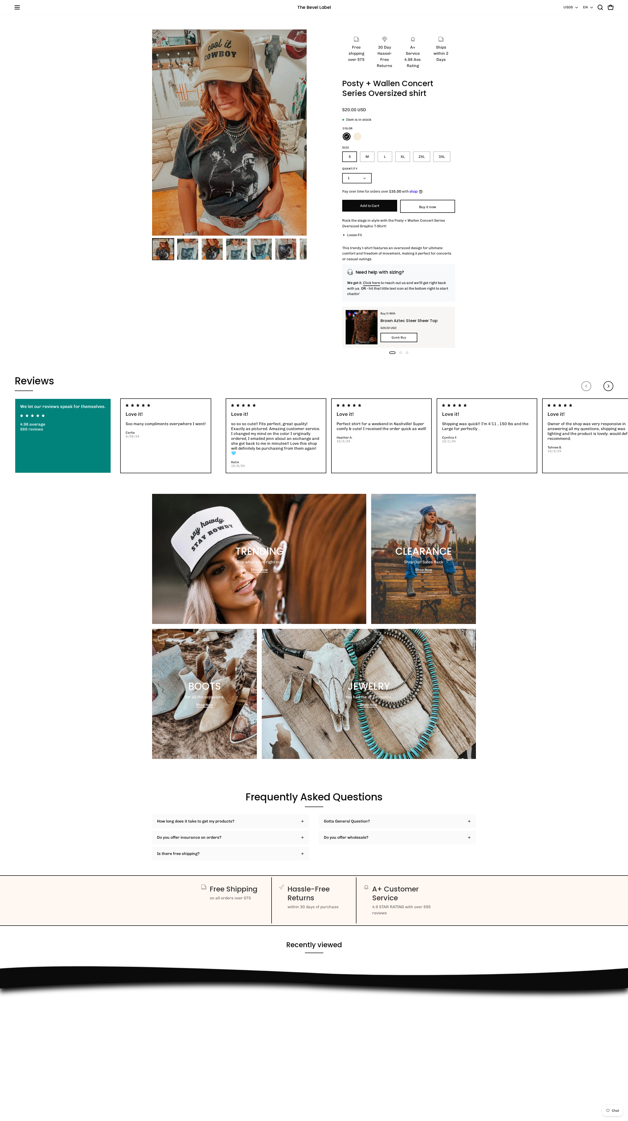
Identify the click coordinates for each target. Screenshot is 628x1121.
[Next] (608, 386)
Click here (371, 283)
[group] (314, 435)
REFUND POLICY (167, 998)
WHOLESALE (164, 1022)
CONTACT (161, 1014)
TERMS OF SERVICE (170, 1054)
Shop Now (259, 569)
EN (585, 7)
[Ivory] (357, 137)
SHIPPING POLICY (168, 1038)
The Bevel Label (314, 7)
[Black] (347, 137)
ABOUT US (161, 1070)
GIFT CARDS (163, 1062)
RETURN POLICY (167, 1006)
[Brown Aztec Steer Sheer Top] (362, 327)
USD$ (568, 7)
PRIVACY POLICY (168, 1046)
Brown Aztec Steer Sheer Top (409, 320)
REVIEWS (161, 1030)
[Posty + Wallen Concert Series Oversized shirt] (163, 249)
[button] (600, 7)
